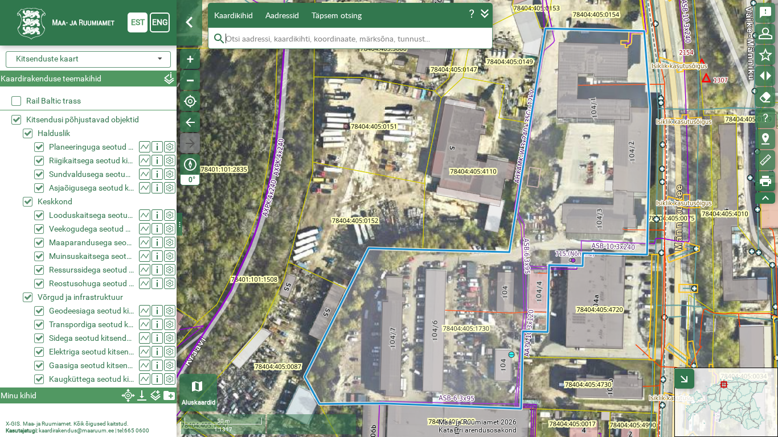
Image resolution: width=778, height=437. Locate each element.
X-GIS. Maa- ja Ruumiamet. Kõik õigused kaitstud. (67, 423)
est (138, 22)
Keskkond (55, 201)
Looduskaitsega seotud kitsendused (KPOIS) (91, 215)
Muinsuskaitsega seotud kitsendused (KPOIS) (91, 256)
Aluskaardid (198, 402)
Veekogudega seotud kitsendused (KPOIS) (91, 228)
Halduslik (54, 133)
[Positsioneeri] (190, 101)
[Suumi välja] (190, 80)
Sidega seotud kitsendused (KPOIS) (91, 338)
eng (160, 22)
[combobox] (88, 59)
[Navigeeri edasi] (190, 143)
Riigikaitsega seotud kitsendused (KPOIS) (91, 160)
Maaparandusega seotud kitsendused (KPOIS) (91, 242)
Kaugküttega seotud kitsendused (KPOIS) (91, 379)
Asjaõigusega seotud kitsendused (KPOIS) (91, 187)
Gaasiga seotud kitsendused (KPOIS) (91, 365)
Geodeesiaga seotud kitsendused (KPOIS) (91, 310)
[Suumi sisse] (190, 59)
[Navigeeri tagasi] (190, 122)
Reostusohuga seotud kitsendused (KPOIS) (91, 283)
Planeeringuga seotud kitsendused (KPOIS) (91, 146)
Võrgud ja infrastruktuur (80, 297)
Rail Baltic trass (53, 100)
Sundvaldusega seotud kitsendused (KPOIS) (91, 174)
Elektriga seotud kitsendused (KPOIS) (91, 351)
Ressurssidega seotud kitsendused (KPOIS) (91, 269)
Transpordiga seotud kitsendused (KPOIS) (91, 324)
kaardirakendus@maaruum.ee (76, 430)
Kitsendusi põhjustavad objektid (82, 119)
